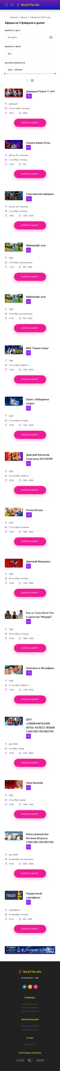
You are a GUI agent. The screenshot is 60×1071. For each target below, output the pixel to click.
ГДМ (11, 258)
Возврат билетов (30, 1011)
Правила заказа (30, 1004)
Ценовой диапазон (15, 63)
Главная (14, 17)
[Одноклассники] (30, 987)
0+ (29, 147)
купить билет (30, 122)
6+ (29, 353)
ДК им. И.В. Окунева (18, 155)
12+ (29, 515)
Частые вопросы (30, 1007)
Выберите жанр (13, 47)
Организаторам (30, 1029)
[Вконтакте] (24, 987)
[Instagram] (36, 987)
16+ (29, 199)
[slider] (5, 74)
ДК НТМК (13, 744)
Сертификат (15, 910)
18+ (29, 96)
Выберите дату (13, 30)
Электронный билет (30, 1026)
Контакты (30, 1044)
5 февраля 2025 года (40, 17)
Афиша (23, 17)
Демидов (13, 104)
